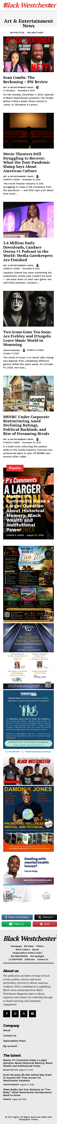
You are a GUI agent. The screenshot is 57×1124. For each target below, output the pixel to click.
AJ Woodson (9, 90)
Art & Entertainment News (18, 87)
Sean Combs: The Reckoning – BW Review (25, 79)
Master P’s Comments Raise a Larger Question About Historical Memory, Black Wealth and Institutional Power (28, 512)
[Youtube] (32, 1013)
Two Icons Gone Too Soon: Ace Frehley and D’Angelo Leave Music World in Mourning (27, 338)
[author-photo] (38, 87)
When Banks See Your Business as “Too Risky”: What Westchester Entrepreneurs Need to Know (27, 1092)
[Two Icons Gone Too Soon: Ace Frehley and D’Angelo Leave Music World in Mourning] (28, 309)
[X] (23, 1013)
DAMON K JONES (11, 179)
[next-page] (48, 473)
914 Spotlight (35, 32)
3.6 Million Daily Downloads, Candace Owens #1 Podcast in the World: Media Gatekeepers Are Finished (28, 251)
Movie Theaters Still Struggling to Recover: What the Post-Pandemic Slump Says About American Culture (26, 162)
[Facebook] (6, 1013)
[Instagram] (15, 1013)
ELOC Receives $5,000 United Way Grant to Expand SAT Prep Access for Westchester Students (27, 1077)
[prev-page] (42, 473)
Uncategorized (11, 350)
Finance (7, 1099)
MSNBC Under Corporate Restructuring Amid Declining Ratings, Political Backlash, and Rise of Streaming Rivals (26, 425)
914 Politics (17, 32)
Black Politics (10, 1070)
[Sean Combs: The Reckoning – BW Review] (28, 54)
